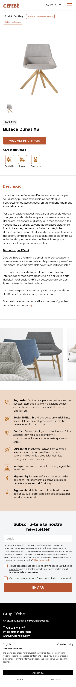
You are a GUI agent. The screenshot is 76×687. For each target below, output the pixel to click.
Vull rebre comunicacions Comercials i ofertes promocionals (40, 578)
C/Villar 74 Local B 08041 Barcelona (26, 620)
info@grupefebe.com (17, 631)
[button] (9, 644)
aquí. (31, 305)
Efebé (8, 16)
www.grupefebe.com (16, 635)
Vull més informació (24, 140)
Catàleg (18, 16)
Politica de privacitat (41, 560)
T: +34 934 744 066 (14, 627)
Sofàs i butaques (13, 22)
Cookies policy (65, 644)
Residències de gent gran (40, 16)
